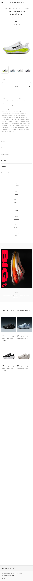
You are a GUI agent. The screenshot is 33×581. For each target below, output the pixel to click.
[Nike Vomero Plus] (5, 69)
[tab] (16, 142)
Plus (20, 8)
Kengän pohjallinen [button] (6, 172)
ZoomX (16, 227)
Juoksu (16, 219)
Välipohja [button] (3, 160)
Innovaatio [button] (4, 148)
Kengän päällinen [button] (5, 154)
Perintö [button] (3, 141)
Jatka (3, 578)
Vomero (15, 8)
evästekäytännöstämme (8, 575)
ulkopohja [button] (3, 166)
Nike (10, 8)
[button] (31, 142)
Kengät (5, 8)
